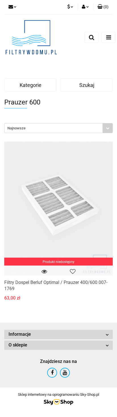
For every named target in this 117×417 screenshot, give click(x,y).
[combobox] (58, 128)
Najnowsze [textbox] (16, 128)
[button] (103, 7)
